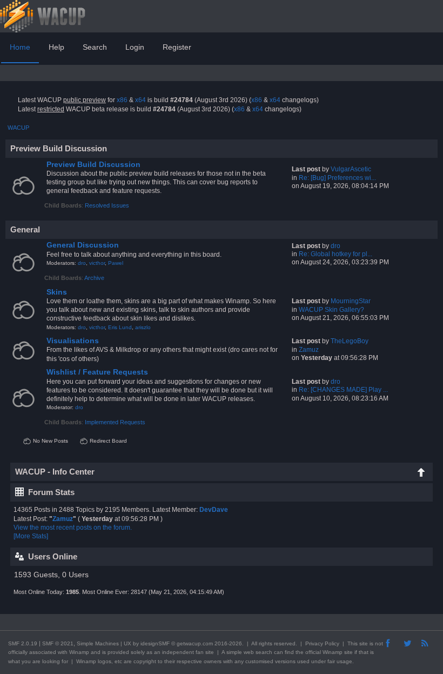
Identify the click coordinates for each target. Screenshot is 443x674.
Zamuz (309, 349)
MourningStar (351, 301)
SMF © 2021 (57, 643)
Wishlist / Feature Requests (97, 372)
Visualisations (72, 341)
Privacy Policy (322, 643)
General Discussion (82, 245)
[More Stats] (31, 536)
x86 (122, 100)
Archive (94, 278)
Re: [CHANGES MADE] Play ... (343, 389)
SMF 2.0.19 (22, 643)
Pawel (115, 263)
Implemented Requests (115, 422)
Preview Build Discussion (93, 165)
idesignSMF (155, 643)
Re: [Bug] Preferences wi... (337, 178)
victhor (97, 263)
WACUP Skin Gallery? (331, 309)
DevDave (213, 509)
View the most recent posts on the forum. (73, 527)
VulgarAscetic (351, 169)
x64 (140, 100)
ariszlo (143, 327)
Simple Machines (98, 643)
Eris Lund (120, 327)
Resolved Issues (107, 205)
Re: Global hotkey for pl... (335, 254)
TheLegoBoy (349, 341)
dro (82, 263)
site (363, 643)
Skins (56, 292)
